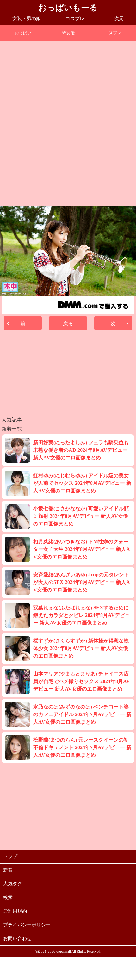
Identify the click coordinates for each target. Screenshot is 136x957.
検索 (8, 897)
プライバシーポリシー (27, 924)
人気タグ (12, 883)
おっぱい (23, 33)
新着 (8, 870)
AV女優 (68, 33)
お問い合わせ (17, 938)
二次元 (116, 18)
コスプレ (74, 18)
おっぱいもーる (68, 7)
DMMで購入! (93, 304)
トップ (10, 856)
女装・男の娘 (26, 18)
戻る (68, 323)
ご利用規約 (15, 911)
